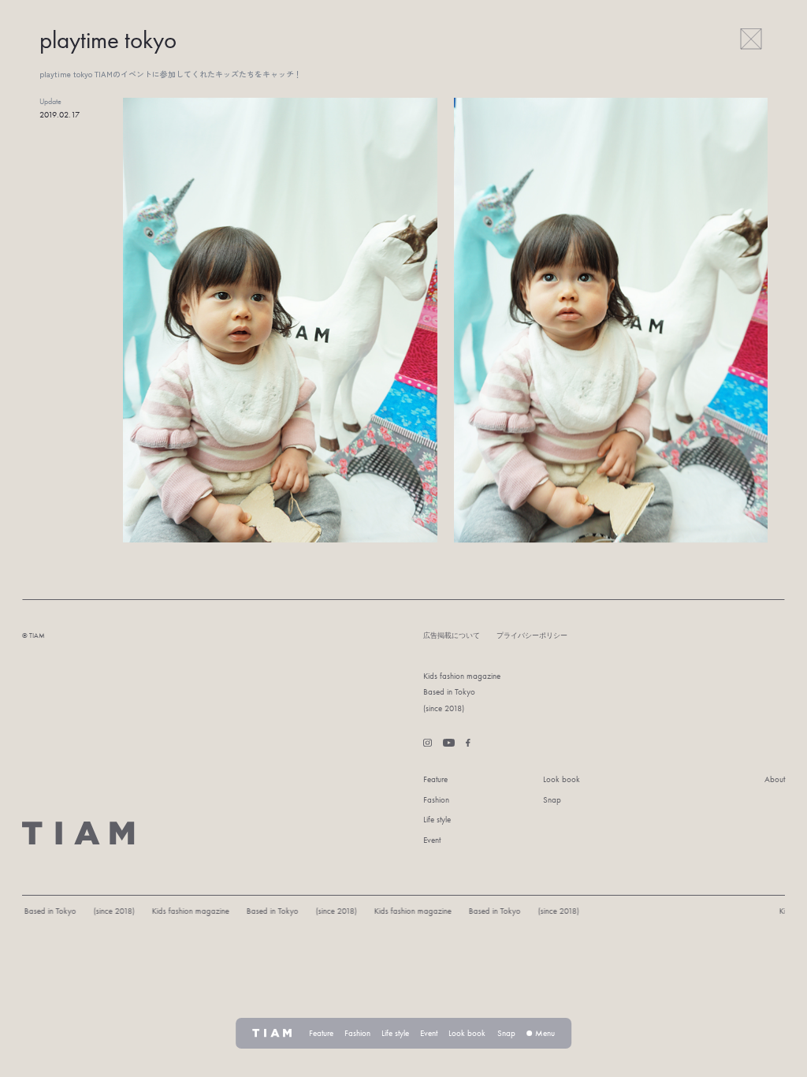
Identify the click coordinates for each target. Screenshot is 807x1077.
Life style (437, 819)
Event (432, 839)
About (774, 778)
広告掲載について (451, 635)
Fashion (436, 799)
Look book (561, 778)
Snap (552, 799)
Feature (435, 778)
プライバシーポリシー (531, 635)
